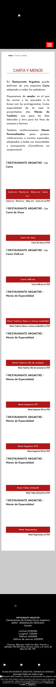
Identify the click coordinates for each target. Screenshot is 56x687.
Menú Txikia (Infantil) (28, 488)
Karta (24, 192)
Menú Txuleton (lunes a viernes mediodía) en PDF (30, 326)
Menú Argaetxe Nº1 (28, 405)
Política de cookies (30, 674)
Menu (35, 192)
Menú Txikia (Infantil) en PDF (38, 493)
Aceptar (31, 685)
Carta (12, 192)
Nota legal (17, 674)
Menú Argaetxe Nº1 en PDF (39, 410)
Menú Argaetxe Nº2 (28, 446)
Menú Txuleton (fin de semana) (28, 363)
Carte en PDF (43, 201)
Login (41, 674)
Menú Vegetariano (28, 530)
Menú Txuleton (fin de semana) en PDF (34, 368)
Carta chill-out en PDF (41, 284)
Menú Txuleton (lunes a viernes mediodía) (28, 321)
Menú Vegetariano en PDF (39, 535)
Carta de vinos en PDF (40, 243)
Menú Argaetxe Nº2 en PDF (38, 451)
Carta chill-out (28, 280)
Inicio (10, 56)
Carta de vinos (28, 238)
